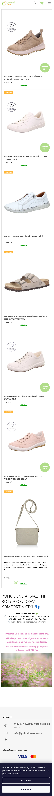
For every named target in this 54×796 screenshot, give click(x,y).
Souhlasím (26, 789)
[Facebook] (6, 739)
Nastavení (26, 780)
